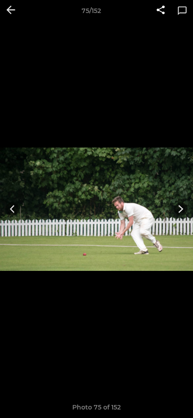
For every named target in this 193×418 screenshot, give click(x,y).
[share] (160, 10)
